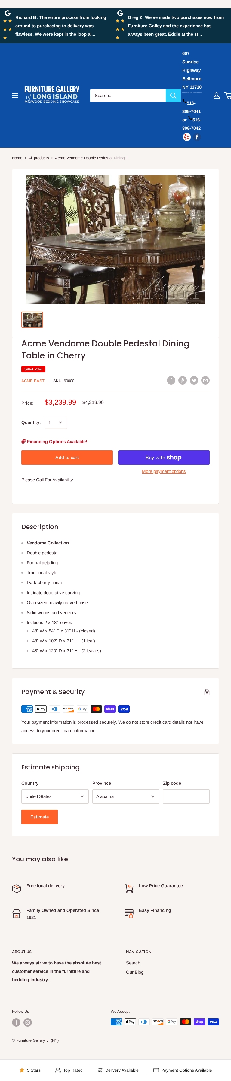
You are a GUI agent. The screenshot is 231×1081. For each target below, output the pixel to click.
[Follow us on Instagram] (27, 1022)
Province (101, 783)
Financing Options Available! (56, 441)
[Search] (173, 95)
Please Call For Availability (47, 479)
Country (29, 783)
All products (38, 158)
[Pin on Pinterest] (182, 380)
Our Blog (134, 972)
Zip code (172, 783)
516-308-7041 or (191, 111)
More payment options (164, 471)
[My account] (217, 95)
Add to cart (67, 457)
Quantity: (31, 422)
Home (17, 158)
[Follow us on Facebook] (16, 1022)
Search (133, 962)
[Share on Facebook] (171, 380)
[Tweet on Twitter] (194, 380)
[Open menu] (15, 95)
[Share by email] (205, 380)
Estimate (39, 816)
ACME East (33, 381)
